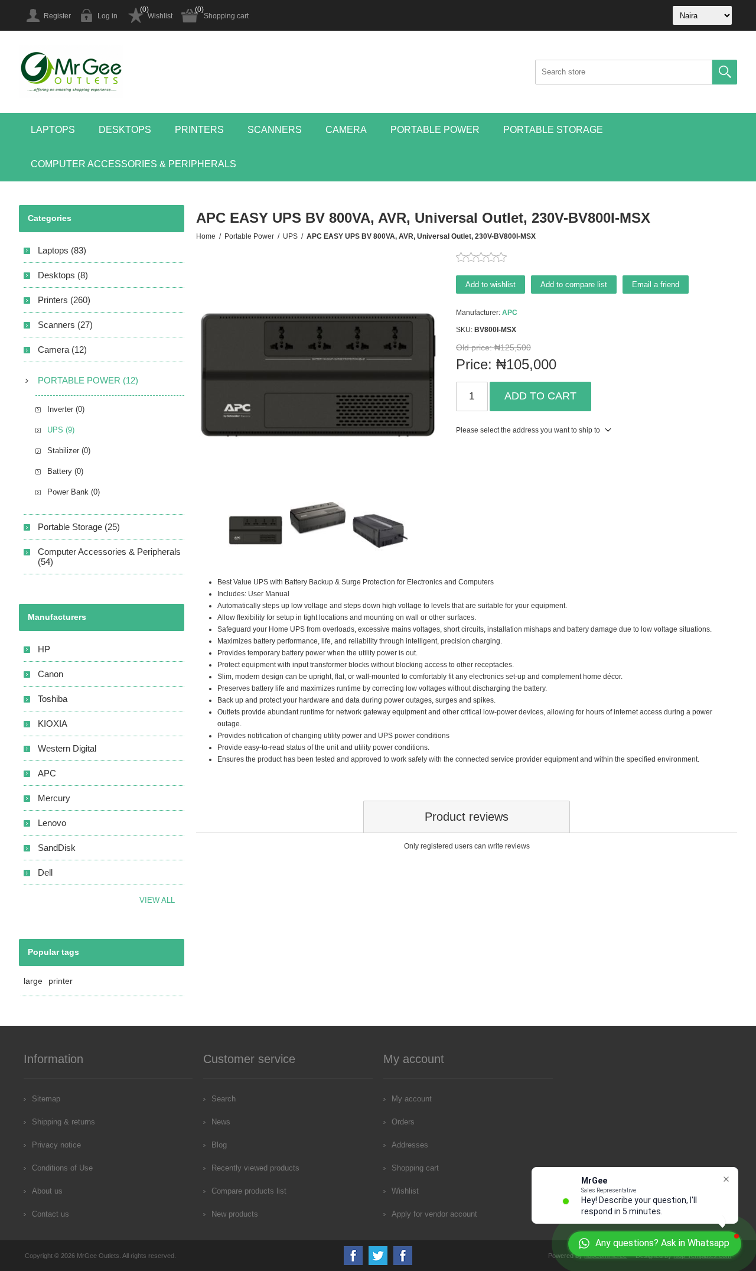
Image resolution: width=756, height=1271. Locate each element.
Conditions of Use (62, 1167)
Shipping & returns (63, 1121)
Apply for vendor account (434, 1214)
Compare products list (248, 1191)
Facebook (353, 1255)
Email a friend (655, 284)
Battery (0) (65, 471)
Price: (474, 364)
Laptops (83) (62, 250)
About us (47, 1191)
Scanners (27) (65, 325)
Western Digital (67, 748)
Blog (219, 1144)
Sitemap (46, 1098)
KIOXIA (52, 724)
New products (234, 1214)
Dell (45, 872)
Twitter (378, 1255)
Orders (403, 1121)
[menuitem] (108, 1098)
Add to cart (540, 396)
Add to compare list (573, 284)
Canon (50, 674)
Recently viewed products (255, 1167)
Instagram (402, 1255)
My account (412, 1098)
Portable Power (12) (88, 380)
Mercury (54, 798)
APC (509, 312)
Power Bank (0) (73, 491)
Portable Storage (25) (79, 527)
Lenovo (52, 823)
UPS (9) (60, 429)
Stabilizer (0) (68, 450)
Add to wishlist (490, 284)
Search (724, 72)
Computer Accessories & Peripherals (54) (109, 557)
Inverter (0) (65, 409)
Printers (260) (64, 300)
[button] (53, 130)
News (220, 1121)
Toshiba (52, 699)
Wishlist (160, 16)
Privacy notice (56, 1144)
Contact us (50, 1214)
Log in (107, 16)
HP (44, 649)
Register (57, 16)
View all (157, 900)
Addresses (410, 1144)
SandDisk (57, 848)
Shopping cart (226, 16)
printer (60, 981)
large (33, 981)
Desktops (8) (63, 275)
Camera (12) (62, 349)
